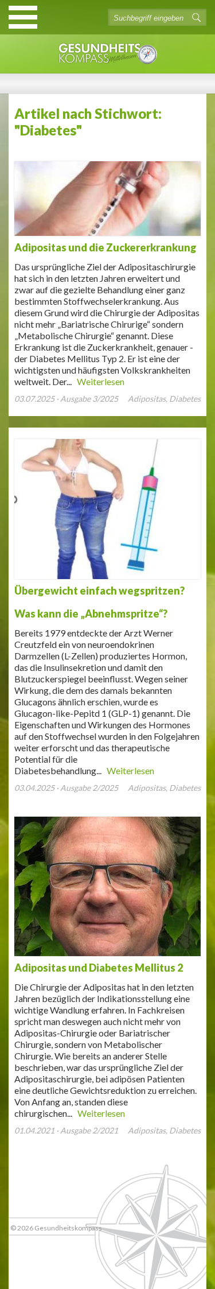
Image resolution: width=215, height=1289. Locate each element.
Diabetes (185, 398)
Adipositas (147, 398)
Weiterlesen (100, 381)
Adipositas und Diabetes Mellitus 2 (98, 967)
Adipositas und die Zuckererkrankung (105, 247)
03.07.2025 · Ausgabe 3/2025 (66, 398)
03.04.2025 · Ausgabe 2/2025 (66, 788)
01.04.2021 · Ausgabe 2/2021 (66, 1130)
